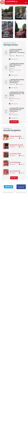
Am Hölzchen (20, 84)
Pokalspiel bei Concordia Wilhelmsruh (16, 145)
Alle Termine (14, 121)
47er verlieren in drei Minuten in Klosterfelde (16, 154)
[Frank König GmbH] (20, 187)
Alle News (14, 178)
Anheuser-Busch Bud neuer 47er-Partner (15, 137)
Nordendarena (20, 55)
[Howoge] (8, 187)
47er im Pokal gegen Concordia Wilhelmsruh (15, 163)
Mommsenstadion (14, 114)
